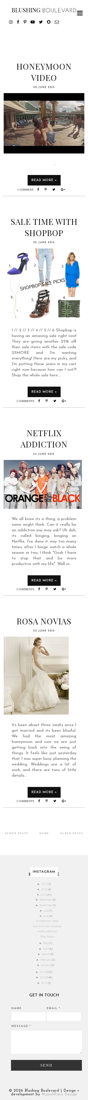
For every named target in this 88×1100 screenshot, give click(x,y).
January (46, 965)
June (46, 916)
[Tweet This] (55, 189)
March (46, 954)
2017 (44, 884)
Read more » (44, 180)
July (46, 910)
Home (44, 833)
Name (16, 1008)
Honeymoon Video (44, 72)
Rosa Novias (44, 621)
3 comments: (25, 589)
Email (53, 1008)
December (46, 899)
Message (21, 1026)
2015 (44, 894)
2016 (44, 889)
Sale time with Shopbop (44, 227)
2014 (43, 972)
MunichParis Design (59, 1094)
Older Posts (71, 833)
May (46, 943)
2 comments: (25, 401)
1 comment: (26, 189)
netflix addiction (44, 438)
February (46, 959)
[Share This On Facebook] (39, 189)
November (46, 905)
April (46, 948)
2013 (43, 977)
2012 (44, 983)
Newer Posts (16, 833)
